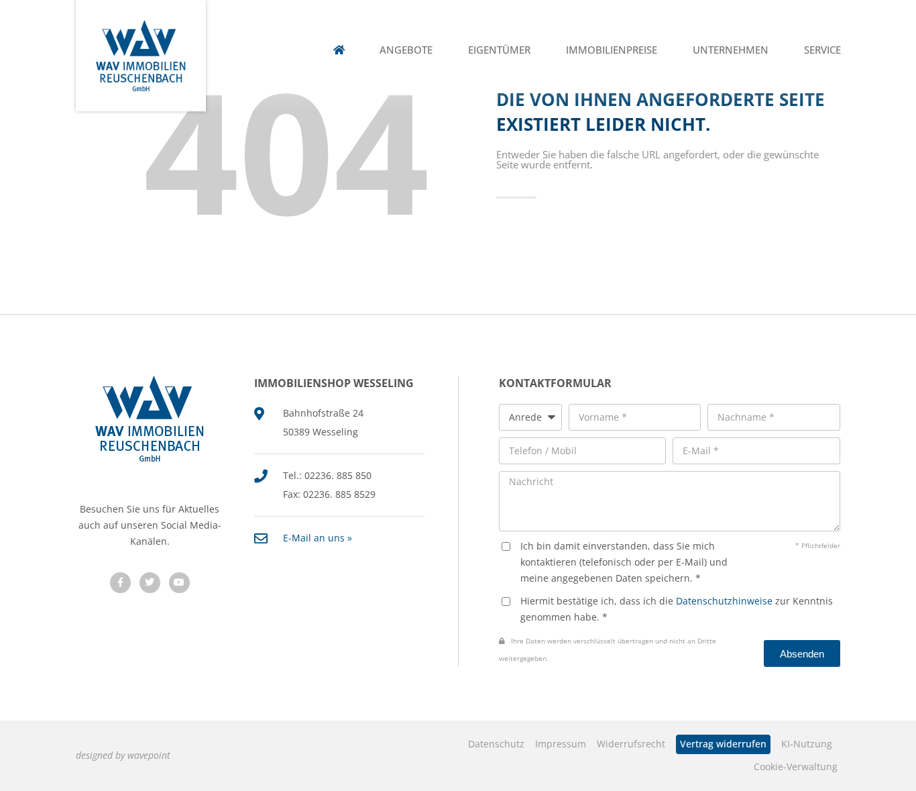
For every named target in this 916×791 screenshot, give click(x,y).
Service (822, 50)
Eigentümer (499, 50)
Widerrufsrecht (631, 743)
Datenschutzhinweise (724, 600)
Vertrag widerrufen (723, 743)
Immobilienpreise (611, 50)
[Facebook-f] (120, 582)
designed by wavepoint (123, 755)
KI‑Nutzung (806, 743)
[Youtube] (179, 582)
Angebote (406, 50)
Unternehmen (730, 50)
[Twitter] (149, 582)
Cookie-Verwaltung (796, 766)
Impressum (560, 743)
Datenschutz (496, 743)
